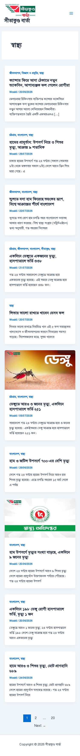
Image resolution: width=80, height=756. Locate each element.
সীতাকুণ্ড (45, 249)
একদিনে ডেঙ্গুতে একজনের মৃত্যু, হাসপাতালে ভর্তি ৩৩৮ (32, 259)
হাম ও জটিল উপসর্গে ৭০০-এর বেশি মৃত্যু (39, 461)
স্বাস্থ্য (41, 73)
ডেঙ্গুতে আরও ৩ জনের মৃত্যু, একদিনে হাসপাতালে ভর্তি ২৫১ (36, 406)
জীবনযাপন (14, 73)
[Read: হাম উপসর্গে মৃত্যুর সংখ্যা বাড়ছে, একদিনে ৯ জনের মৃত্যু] (40, 518)
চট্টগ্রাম (12, 135)
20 (53, 718)
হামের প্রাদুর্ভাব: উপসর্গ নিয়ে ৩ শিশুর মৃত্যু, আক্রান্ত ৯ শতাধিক (36, 145)
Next (40, 726)
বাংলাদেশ (22, 135)
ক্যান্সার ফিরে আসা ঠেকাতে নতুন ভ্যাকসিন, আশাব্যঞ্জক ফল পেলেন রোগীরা (39, 83)
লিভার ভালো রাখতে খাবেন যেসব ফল (36, 313)
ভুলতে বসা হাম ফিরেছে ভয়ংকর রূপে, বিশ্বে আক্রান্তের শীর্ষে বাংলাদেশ (36, 201)
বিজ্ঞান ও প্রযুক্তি (30, 73)
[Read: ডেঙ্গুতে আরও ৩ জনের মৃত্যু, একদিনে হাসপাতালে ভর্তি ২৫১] (40, 370)
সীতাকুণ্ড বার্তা (17, 20)
